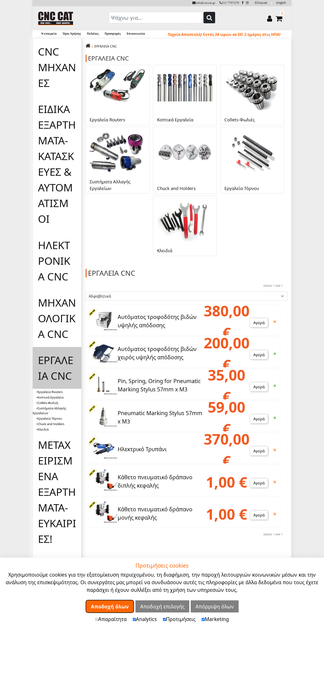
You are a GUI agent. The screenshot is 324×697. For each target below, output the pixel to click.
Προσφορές (113, 34)
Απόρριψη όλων (214, 606)
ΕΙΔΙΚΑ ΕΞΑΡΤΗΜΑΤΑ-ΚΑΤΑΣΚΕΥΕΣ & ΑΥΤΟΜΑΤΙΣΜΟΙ (57, 164)
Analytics (146, 619)
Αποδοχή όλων (110, 606)
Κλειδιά (43, 429)
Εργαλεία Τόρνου (49, 418)
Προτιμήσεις (180, 619)
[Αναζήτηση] (209, 17)
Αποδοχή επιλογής (162, 606)
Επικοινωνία (136, 34)
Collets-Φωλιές (47, 403)
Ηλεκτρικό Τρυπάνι (142, 449)
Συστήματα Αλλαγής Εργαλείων (49, 410)
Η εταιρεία (49, 34)
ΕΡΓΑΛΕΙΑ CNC (55, 368)
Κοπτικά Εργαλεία (50, 397)
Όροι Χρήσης (72, 34)
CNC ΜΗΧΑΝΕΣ (57, 67)
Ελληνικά (261, 3)
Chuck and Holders (50, 424)
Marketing (217, 619)
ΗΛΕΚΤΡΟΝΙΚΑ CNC (54, 261)
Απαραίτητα (112, 619)
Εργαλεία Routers (50, 392)
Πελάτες (93, 34)
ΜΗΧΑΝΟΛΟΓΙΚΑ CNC (57, 318)
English (281, 3)
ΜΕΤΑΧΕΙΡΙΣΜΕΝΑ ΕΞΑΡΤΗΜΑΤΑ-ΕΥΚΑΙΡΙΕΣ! (57, 492)
